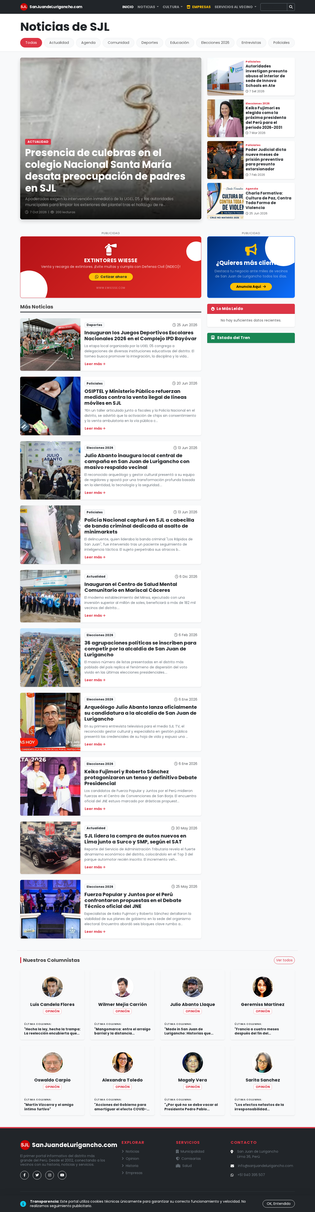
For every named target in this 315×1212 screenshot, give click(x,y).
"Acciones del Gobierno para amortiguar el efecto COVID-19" (120, 1107)
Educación (179, 42)
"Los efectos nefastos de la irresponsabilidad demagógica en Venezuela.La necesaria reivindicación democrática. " (261, 1107)
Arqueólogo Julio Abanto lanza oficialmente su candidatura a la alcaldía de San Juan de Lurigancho (140, 713)
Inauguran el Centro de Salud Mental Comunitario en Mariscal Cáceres (130, 587)
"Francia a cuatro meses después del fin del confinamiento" (257, 1031)
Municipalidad (192, 1151)
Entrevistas (251, 42)
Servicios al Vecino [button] (234, 6)
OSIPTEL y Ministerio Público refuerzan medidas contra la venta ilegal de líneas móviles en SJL (135, 397)
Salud (187, 1165)
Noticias (132, 1151)
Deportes (150, 42)
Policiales (281, 42)
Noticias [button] (147, 6)
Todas (31, 42)
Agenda (88, 42)
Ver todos (284, 960)
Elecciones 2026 (215, 42)
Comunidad (118, 42)
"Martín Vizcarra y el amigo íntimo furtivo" (49, 1107)
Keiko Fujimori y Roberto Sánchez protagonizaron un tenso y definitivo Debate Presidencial (140, 777)
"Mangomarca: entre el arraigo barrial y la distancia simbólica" (122, 1031)
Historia (132, 1165)
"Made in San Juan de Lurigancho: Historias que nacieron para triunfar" (187, 1031)
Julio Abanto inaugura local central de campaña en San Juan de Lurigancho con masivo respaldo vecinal (136, 461)
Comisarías (191, 1158)
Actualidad (59, 42)
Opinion (132, 1158)
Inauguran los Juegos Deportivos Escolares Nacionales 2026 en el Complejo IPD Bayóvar (140, 335)
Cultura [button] (171, 6)
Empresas (201, 6)
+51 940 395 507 (251, 1174)
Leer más (94, 363)
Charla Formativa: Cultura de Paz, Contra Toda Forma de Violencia (268, 200)
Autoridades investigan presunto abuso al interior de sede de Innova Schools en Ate (266, 76)
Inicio (128, 6)
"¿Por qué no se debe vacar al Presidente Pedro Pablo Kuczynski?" (191, 1107)
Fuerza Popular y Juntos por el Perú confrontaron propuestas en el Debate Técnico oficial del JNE (132, 900)
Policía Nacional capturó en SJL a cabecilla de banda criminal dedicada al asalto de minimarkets (139, 526)
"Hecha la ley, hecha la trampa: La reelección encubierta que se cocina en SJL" (52, 1031)
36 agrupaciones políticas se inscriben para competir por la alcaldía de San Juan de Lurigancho (140, 648)
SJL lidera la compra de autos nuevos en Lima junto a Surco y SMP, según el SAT (135, 838)
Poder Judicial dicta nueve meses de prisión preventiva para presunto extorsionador (266, 159)
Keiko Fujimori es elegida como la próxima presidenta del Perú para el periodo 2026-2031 (266, 117)
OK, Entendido (279, 1203)
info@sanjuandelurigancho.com (265, 1165)
